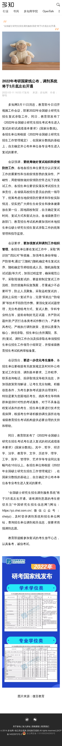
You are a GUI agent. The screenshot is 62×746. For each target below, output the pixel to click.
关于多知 (17, 726)
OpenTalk (48, 11)
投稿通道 (36, 726)
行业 (5, 11)
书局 (16, 11)
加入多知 (26, 726)
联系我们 (45, 726)
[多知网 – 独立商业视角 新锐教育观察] (8, 4)
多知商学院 (31, 11)
